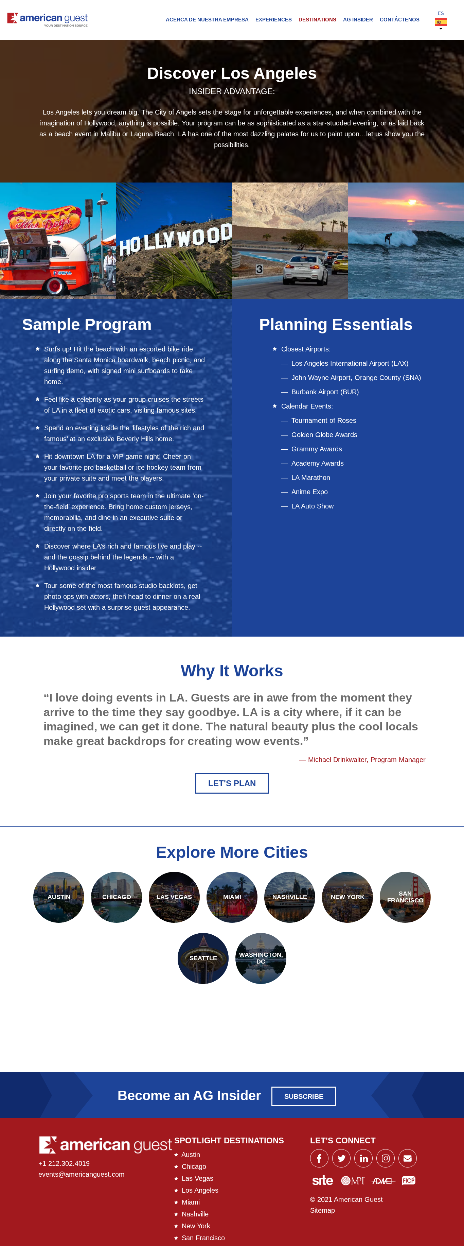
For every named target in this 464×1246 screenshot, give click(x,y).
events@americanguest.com (81, 1174)
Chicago (194, 1166)
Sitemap (322, 1210)
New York (196, 1226)
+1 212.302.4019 (64, 1163)
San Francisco (203, 1238)
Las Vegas (197, 1178)
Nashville (195, 1214)
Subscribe (303, 1096)
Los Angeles (200, 1190)
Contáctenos (400, 19)
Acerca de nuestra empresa (207, 19)
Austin (190, 1154)
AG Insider (358, 19)
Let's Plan (232, 783)
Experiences (273, 19)
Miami (191, 1202)
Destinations (317, 19)
